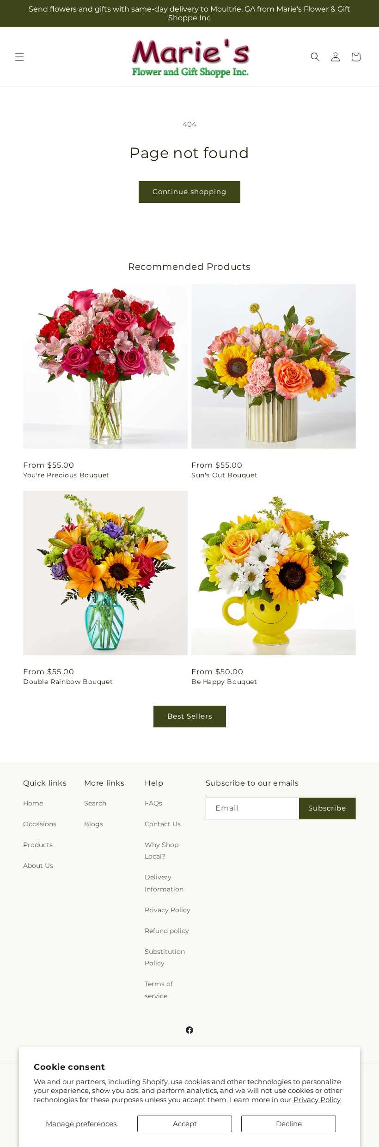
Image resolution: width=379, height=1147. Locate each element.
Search (95, 803)
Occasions (39, 824)
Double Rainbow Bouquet (68, 681)
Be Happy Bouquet (224, 681)
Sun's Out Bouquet (224, 475)
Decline (289, 1123)
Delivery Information (164, 883)
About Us (38, 865)
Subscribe (327, 808)
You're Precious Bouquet (66, 475)
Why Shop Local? (161, 850)
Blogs (93, 824)
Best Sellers (189, 716)
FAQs (153, 803)
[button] (19, 57)
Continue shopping (189, 191)
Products (38, 845)
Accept (185, 1123)
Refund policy (167, 931)
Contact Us (163, 824)
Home (33, 803)
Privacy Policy (317, 1099)
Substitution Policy (165, 957)
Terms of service (159, 990)
